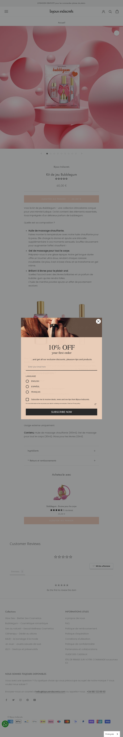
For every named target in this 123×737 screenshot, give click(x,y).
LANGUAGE (31, 376)
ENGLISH (35, 381)
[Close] (98, 321)
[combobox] (112, 734)
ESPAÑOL (35, 387)
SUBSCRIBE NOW (61, 412)
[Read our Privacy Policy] (95, 404)
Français (109, 734)
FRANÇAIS (35, 392)
